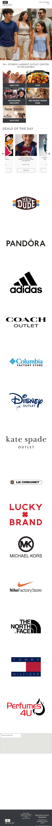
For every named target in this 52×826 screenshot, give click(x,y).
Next (48, 153)
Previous (3, 153)
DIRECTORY (14, 85)
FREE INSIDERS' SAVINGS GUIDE (38, 102)
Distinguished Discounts (14, 102)
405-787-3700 (26, 818)
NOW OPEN (14, 121)
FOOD (37, 85)
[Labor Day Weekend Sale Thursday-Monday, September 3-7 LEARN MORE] (26, 34)
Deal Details (26, 170)
